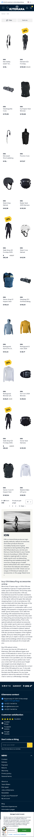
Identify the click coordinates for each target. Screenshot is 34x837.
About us (5, 781)
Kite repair (5, 787)
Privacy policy (6, 773)
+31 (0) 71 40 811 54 (10, 703)
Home (3, 14)
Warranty (5, 770)
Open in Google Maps (12, 701)
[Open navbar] (3, 7)
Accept (24, 830)
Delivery (4, 762)
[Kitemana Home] (17, 8)
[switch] (4, 834)
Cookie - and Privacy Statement (17, 834)
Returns (4, 768)
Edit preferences (10, 830)
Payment (5, 765)
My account (6, 798)
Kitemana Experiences (9, 806)
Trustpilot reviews (7, 728)
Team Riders (6, 784)
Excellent (17, 719)
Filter (10, 20)
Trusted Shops (6, 723)
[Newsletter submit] (29, 745)
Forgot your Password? (10, 795)
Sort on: (25, 20)
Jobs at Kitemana (8, 790)
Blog (3, 804)
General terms (7, 776)
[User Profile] (27, 7)
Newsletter (5, 793)
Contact (4, 759)
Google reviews (6, 733)
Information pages (8, 809)
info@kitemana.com (11, 706)
